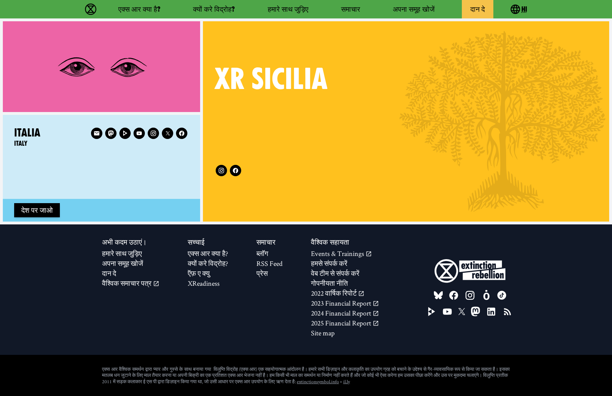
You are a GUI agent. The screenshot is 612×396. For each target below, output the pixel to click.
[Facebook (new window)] (235, 170)
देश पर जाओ (37, 210)
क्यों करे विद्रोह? (214, 9)
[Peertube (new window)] (125, 133)
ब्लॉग (262, 253)
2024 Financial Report (342, 313)
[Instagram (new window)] (221, 170)
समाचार (350, 9)
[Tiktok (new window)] (501, 295)
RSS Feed (269, 263)
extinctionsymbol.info (318, 381)
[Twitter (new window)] (167, 133)
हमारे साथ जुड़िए (288, 9)
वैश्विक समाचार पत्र (127, 283)
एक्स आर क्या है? (139, 9)
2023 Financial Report (342, 303)
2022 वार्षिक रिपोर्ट (334, 293)
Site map (323, 333)
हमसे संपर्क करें (329, 263)
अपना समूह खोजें (414, 9)
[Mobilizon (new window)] (486, 295)
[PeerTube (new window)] (431, 311)
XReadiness (204, 283)
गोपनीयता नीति (329, 283)
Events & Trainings (338, 253)
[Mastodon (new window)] (111, 133)
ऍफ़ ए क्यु (199, 273)
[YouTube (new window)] (447, 311)
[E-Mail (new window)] (96, 133)
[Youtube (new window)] (139, 133)
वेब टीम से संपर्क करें (335, 273)
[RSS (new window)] (507, 311)
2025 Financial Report (342, 323)
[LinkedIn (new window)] (491, 311)
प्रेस (262, 273)
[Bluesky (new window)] (438, 295)
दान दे (477, 9)
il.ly (346, 381)
